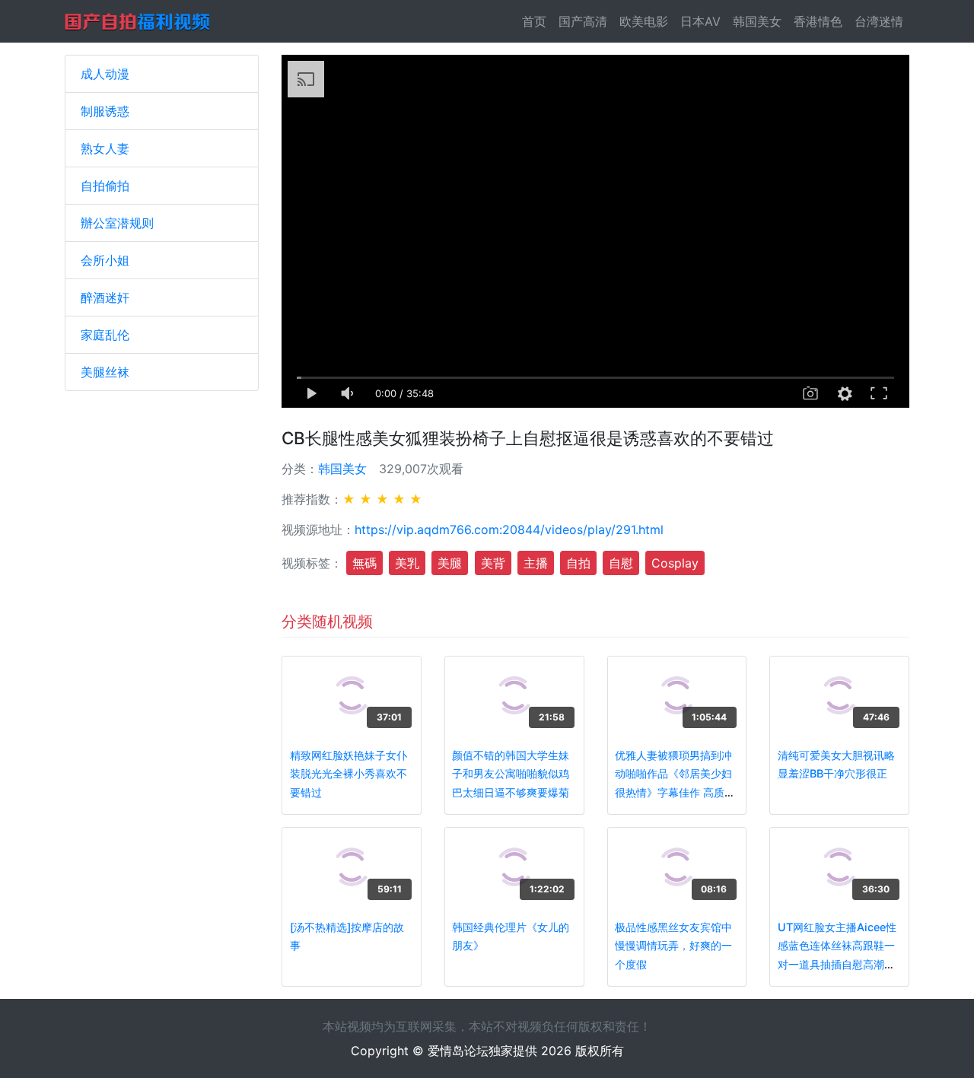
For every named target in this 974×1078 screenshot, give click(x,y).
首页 (537, 21)
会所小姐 (105, 260)
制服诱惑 (105, 111)
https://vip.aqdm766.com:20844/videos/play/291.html (509, 529)
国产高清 (583, 21)
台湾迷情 (879, 21)
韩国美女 (757, 21)
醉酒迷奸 (105, 297)
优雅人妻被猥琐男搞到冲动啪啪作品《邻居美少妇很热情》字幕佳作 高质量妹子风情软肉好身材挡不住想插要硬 (675, 792)
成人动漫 (105, 73)
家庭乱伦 (105, 334)
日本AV (700, 21)
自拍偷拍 (105, 185)
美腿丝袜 (105, 372)
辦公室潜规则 (117, 223)
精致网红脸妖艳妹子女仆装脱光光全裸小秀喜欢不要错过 (348, 774)
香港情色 (818, 21)
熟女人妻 (105, 148)
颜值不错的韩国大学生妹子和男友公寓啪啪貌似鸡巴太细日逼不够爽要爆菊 (510, 774)
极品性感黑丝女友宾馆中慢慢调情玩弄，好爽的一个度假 (673, 946)
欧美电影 (643, 21)
